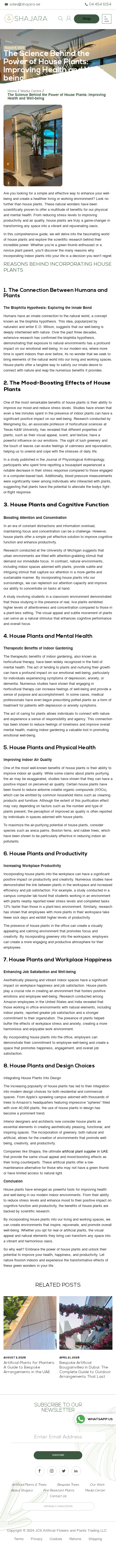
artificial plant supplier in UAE (85, 1151)
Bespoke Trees (68, 1485)
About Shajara (21, 1490)
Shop (87, 19)
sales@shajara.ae (24, 5)
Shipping (95, 1539)
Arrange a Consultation (58, 1507)
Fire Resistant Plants (58, 1490)
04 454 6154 (100, 5)
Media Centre (31, 91)
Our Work (97, 1485)
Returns (75, 1539)
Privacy (37, 1539)
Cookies (56, 1539)
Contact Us (58, 1496)
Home (12, 91)
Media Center (95, 1490)
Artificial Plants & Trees (29, 1485)
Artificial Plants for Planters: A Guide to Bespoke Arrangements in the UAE (29, 1367)
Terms (19, 1539)
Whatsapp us (100, 1419)
